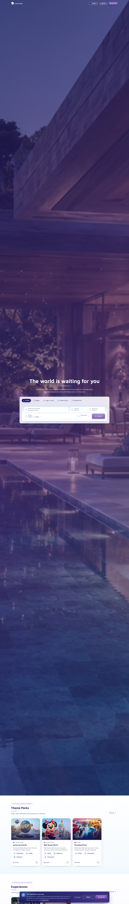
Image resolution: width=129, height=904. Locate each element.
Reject (88, 897)
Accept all (101, 897)
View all (111, 813)
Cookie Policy (45, 900)
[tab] (26, 400)
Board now (113, 3)
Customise (77, 897)
